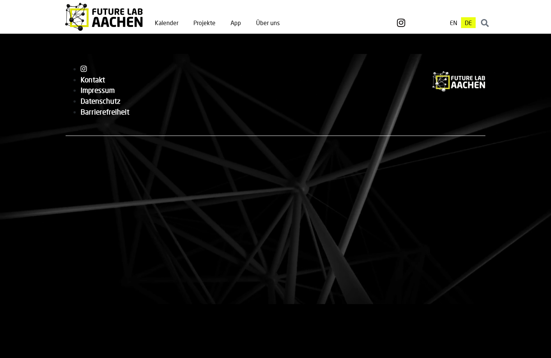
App (236, 22)
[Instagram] (401, 22)
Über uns (268, 22)
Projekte (204, 22)
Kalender (166, 22)
